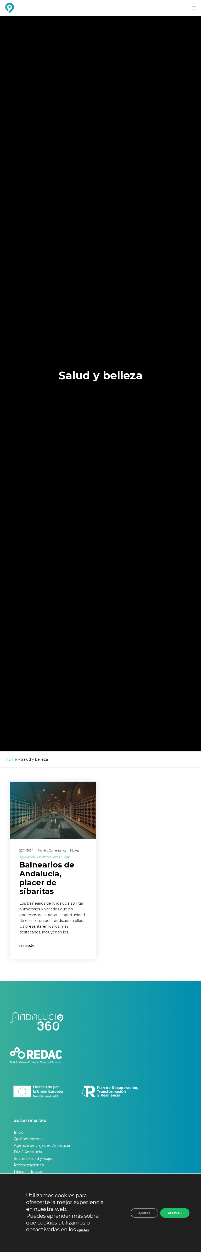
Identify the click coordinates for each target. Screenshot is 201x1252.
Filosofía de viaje (28, 1171)
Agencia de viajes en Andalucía (42, 1145)
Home (11, 759)
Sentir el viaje (61, 857)
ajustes (83, 1230)
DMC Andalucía (28, 1152)
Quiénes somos (28, 1139)
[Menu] (192, 8)
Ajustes (144, 1213)
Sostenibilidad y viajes (33, 1158)
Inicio (19, 1132)
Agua (23, 857)
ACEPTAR (175, 1213)
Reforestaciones (29, 1165)
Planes (46, 857)
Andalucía (34, 857)
